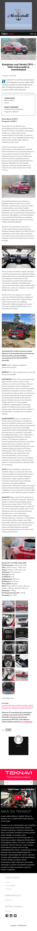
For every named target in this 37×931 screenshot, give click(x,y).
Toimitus (7, 882)
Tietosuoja (8, 889)
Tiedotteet (8, 911)
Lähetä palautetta (10, 886)
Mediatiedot (8, 900)
